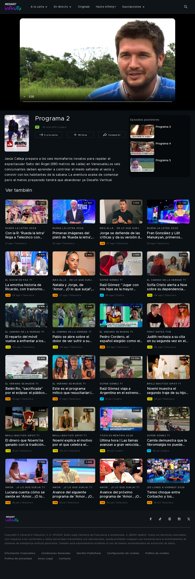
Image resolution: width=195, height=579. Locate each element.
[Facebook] (150, 519)
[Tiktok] (160, 519)
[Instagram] (179, 519)
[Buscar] (186, 7)
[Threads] (169, 519)
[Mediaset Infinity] (13, 7)
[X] (188, 519)
